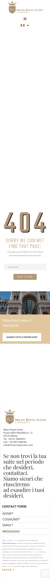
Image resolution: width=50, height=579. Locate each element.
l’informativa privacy (9, 543)
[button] (25, 19)
